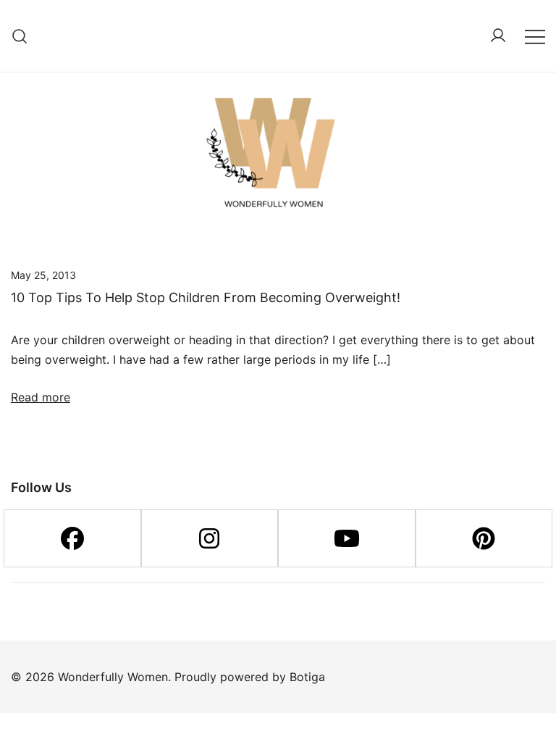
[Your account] (498, 36)
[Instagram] (210, 538)
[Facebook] (72, 538)
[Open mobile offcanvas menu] (535, 36)
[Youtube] (347, 538)
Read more (40, 397)
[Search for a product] (20, 36)
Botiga (307, 677)
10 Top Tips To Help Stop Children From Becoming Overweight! (205, 297)
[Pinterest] (484, 538)
